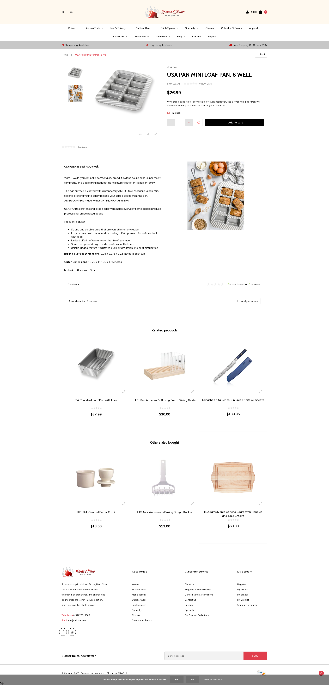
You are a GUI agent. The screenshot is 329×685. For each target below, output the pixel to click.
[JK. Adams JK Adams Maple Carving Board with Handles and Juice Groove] (233, 477)
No (192, 679)
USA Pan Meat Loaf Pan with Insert (96, 400)
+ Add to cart (234, 122)
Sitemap (189, 605)
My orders (242, 589)
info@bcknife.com (77, 620)
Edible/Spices (168, 28)
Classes (209, 28)
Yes (176, 679)
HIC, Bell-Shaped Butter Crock (96, 512)
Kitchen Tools (93, 28)
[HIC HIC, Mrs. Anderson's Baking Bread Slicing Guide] (164, 365)
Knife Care (118, 36)
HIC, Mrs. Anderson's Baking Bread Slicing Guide (165, 400)
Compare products (247, 605)
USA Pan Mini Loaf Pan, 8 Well (91, 54)
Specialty (190, 28)
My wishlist (243, 599)
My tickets (242, 594)
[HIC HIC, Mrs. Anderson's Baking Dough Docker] (164, 477)
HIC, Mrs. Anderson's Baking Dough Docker (164, 512)
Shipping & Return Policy (198, 589)
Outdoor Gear (143, 28)
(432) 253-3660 (81, 615)
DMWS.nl (122, 673)
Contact (196, 36)
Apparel (253, 28)
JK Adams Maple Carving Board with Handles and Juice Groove (233, 513)
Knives (71, 28)
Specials (189, 610)
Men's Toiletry (118, 28)
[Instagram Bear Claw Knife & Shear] (72, 632)
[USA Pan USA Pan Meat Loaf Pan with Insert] (96, 365)
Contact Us (190, 599)
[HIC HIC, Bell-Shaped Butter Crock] (96, 477)
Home (65, 54)
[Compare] (71, 12)
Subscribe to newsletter (79, 656)
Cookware (161, 36)
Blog (179, 36)
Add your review (250, 301)
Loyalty (212, 36)
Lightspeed (99, 673)
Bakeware (140, 36)
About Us (189, 584)
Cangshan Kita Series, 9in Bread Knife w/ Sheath (233, 400)
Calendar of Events (231, 28)
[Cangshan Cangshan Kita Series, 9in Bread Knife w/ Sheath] (233, 365)
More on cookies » (213, 679)
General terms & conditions (199, 594)
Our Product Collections (197, 615)
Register (241, 584)
